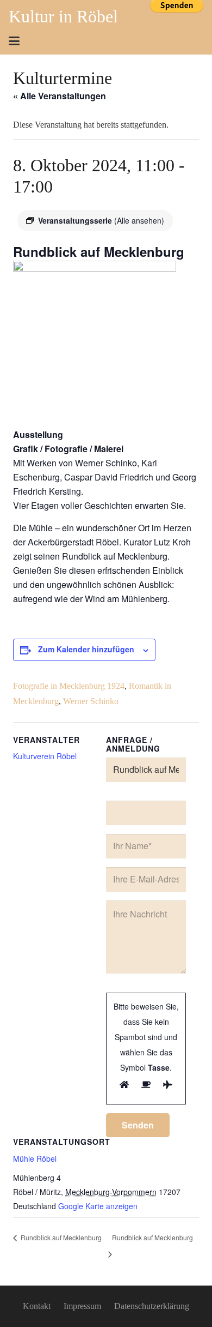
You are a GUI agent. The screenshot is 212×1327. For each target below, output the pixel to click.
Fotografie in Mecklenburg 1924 (68, 685)
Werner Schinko (91, 701)
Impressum (82, 1306)
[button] (14, 40)
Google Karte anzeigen (98, 1205)
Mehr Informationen (177, 23)
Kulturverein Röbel (45, 755)
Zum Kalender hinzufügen (86, 649)
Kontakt (37, 1306)
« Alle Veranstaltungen (59, 95)
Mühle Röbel (35, 1158)
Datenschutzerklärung (151, 1306)
